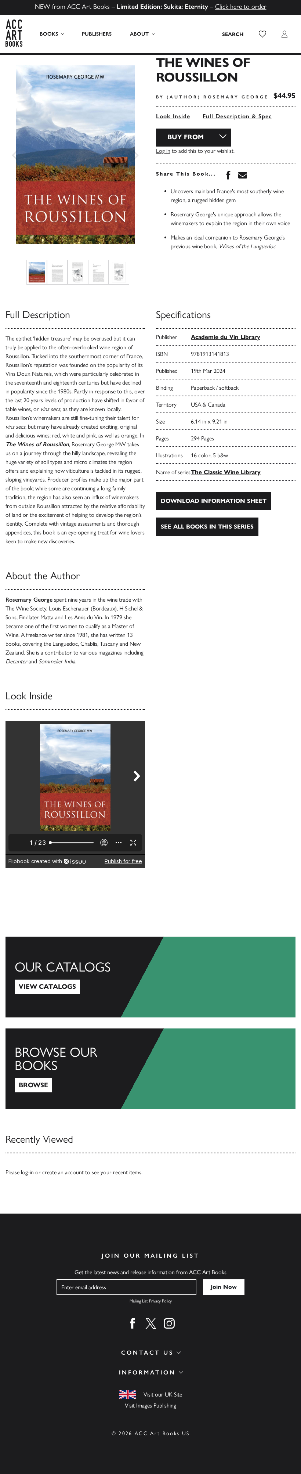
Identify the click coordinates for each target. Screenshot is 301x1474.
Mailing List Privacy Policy (151, 1301)
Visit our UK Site (163, 1394)
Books (49, 34)
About (139, 34)
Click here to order (240, 7)
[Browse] (150, 1068)
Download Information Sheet (213, 500)
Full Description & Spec (237, 116)
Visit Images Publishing (150, 1405)
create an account (63, 1172)
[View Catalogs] (150, 977)
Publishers (97, 34)
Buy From (185, 137)
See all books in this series (207, 526)
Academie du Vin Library (225, 337)
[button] (262, 34)
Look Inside (173, 116)
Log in (163, 150)
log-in (27, 1172)
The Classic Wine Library (226, 472)
